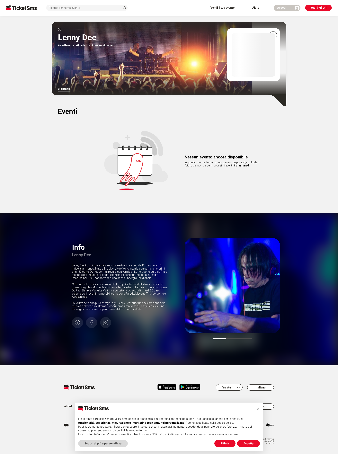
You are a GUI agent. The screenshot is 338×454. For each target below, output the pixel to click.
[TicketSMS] (21, 7)
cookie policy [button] (225, 422)
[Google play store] (192, 387)
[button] (258, 409)
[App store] (166, 387)
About (68, 406)
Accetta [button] (248, 443)
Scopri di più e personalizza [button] (102, 443)
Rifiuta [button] (225, 443)
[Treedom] (270, 425)
